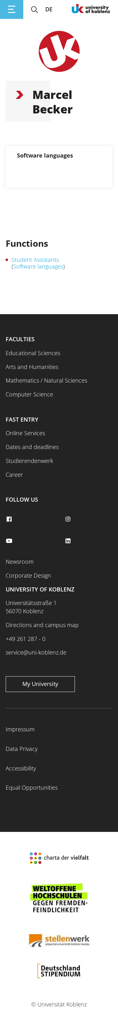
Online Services (25, 433)
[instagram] (69, 519)
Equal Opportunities (32, 787)
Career (14, 474)
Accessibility (21, 768)
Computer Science (29, 394)
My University (40, 684)
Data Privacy (21, 748)
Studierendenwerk (29, 460)
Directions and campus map (42, 625)
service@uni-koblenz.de (36, 652)
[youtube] (10, 541)
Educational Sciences (33, 353)
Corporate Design (28, 575)
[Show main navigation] (11, 9)
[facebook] (10, 519)
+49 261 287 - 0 (25, 639)
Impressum (20, 729)
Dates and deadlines (32, 447)
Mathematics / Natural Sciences (46, 380)
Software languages (38, 266)
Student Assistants (35, 259)
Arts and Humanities (32, 367)
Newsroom (20, 561)
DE (49, 9)
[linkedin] (69, 541)
